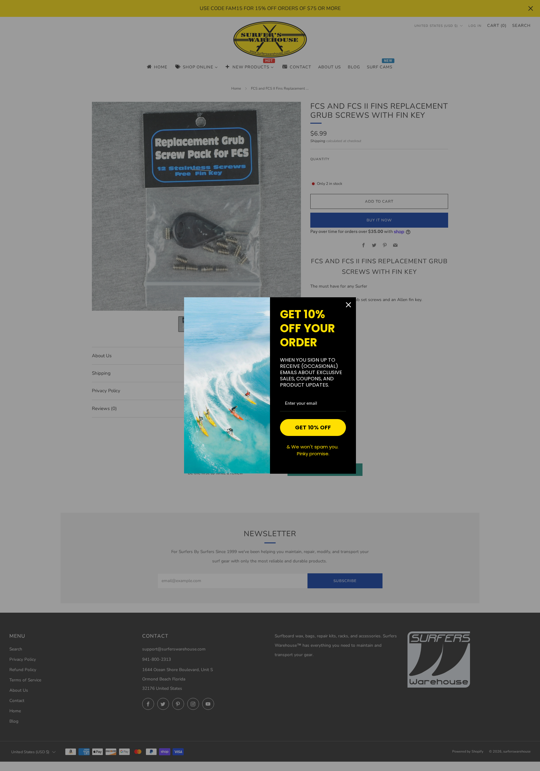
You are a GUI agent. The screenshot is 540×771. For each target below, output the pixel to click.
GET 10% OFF (313, 427)
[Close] (348, 304)
